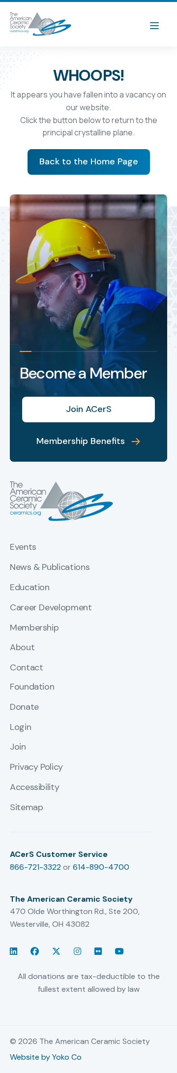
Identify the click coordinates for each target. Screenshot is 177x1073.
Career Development (51, 608)
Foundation (32, 687)
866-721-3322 (35, 867)
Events (23, 547)
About (22, 648)
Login (20, 727)
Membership (34, 628)
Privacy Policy (36, 767)
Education (30, 588)
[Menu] (159, 24)
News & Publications (49, 567)
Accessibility (34, 787)
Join (18, 747)
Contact (26, 668)
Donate (24, 707)
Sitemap (26, 808)
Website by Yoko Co (46, 1057)
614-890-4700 (101, 867)
